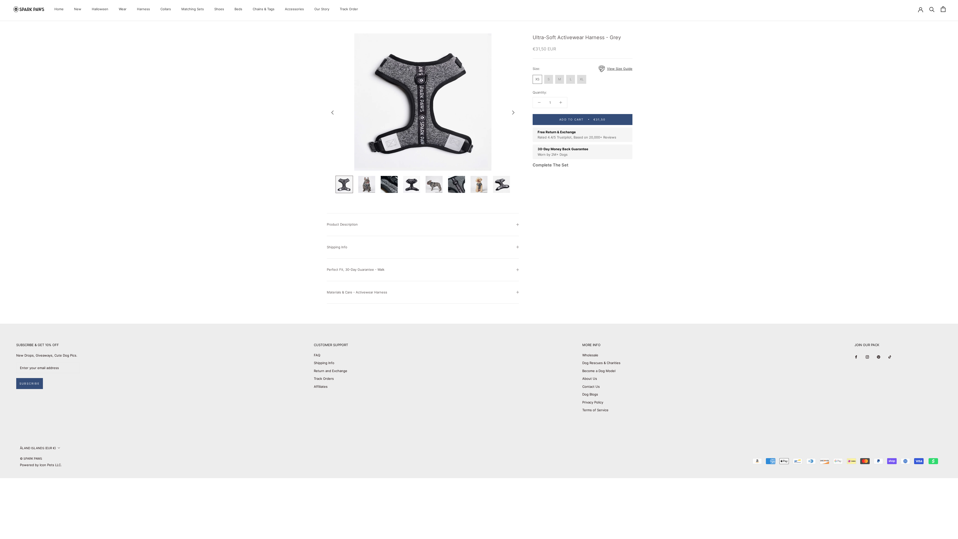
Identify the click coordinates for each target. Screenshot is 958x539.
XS (537, 79)
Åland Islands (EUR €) (38, 448)
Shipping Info (337, 247)
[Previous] (333, 113)
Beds (238, 9)
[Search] (932, 9)
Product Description (342, 224)
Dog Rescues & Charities (601, 363)
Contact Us (591, 387)
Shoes (219, 9)
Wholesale (590, 355)
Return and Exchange (330, 371)
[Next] (513, 113)
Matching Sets (192, 9)
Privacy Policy (592, 402)
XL (582, 79)
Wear (122, 9)
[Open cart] (943, 9)
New (77, 9)
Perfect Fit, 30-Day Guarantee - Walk (355, 269)
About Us (589, 379)
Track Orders (324, 379)
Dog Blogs (590, 394)
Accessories (294, 9)
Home (59, 9)
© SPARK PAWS (31, 458)
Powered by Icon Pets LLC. (41, 465)
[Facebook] (856, 357)
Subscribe (29, 383)
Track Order (349, 9)
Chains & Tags (263, 9)
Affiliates (321, 387)
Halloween (100, 9)
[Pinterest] (878, 357)
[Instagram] (867, 357)
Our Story (321, 9)
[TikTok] (889, 357)
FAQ (317, 355)
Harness (143, 9)
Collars (165, 9)
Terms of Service (595, 410)
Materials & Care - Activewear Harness (357, 292)
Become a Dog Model (598, 371)
